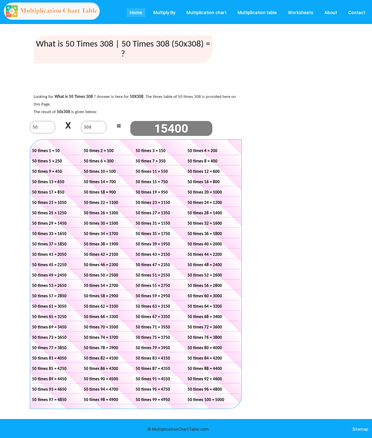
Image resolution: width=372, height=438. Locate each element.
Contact (356, 12)
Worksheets (300, 12)
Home (136, 12)
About (330, 12)
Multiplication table (257, 12)
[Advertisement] (136, 79)
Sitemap (360, 429)
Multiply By (164, 12)
